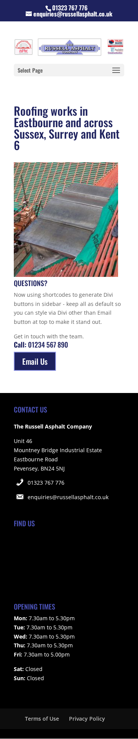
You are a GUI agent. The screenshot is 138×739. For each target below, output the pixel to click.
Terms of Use (42, 718)
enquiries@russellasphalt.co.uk (68, 497)
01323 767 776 (46, 482)
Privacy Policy (87, 718)
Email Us (35, 361)
